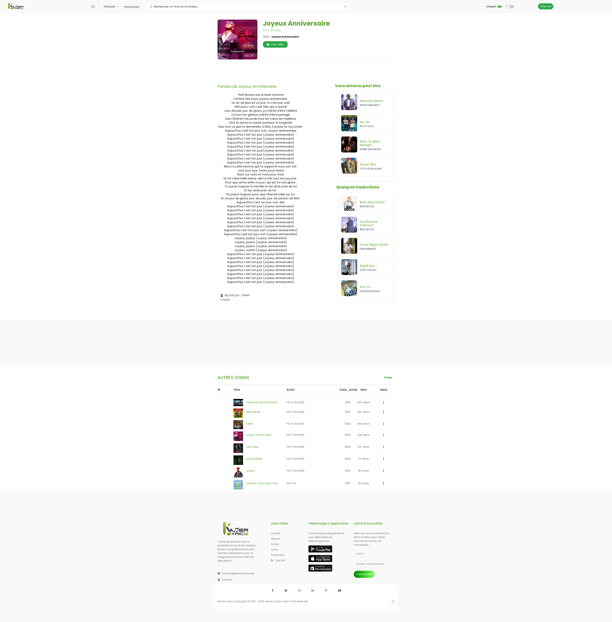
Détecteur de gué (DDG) (262, 402)
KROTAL (291, 483)
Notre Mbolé (254, 459)
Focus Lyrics (131, 7)
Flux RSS (280, 560)
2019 (347, 402)
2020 (348, 424)
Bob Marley (253, 412)
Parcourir (110, 6)
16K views (363, 412)
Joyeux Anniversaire (258, 435)
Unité (249, 424)
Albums (275, 539)
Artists (275, 544)
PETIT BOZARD (272, 30)
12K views (363, 447)
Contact (227, 580)
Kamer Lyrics (273, 601)
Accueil (275, 533)
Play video (277, 44)
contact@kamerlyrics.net (238, 573)
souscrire (366, 574)
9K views (363, 471)
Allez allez (252, 447)
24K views (363, 402)
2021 (347, 471)
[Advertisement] (306, 72)
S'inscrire (545, 6)
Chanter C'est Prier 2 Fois (262, 483)
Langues (491, 6)
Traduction (278, 555)
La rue (250, 471)
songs (388, 377)
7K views (363, 459)
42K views (363, 435)
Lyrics (274, 549)
